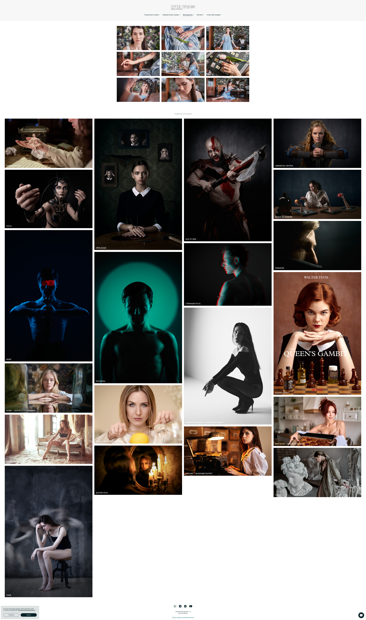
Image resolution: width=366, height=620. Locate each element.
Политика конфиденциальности (185, 617)
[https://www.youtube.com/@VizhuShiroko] (190, 606)
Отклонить (11, 615)
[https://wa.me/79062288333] (175, 606)
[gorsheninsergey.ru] (183, 7)
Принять (28, 615)
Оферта (174, 617)
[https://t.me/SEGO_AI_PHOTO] (180, 606)
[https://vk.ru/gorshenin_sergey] (185, 606)
